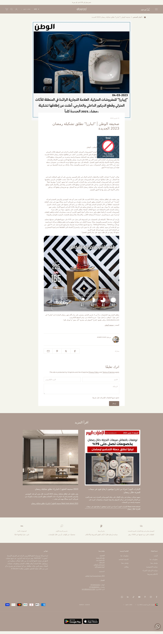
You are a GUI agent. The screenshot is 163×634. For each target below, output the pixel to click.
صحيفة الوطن (109, 325)
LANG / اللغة (26, 9)
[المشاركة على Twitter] (66, 351)
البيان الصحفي (137, 17)
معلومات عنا (154, 559)
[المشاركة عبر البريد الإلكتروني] (48, 351)
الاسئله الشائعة (124, 559)
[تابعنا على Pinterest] (145, 597)
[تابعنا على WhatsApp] (122, 597)
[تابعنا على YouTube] (139, 597)
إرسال (114, 403)
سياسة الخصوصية (152, 567)
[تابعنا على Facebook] (156, 597)
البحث (156, 556)
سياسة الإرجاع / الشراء (150, 570)
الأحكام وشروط (152, 574)
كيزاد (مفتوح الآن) (100, 567)
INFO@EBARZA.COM (88, 589)
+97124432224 (95, 585)
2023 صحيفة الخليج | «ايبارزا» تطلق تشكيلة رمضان (56, 489)
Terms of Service (108, 372)
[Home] (145, 17)
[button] (36, 9)
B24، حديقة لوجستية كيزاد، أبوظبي (95, 576)
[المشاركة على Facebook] (75, 351)
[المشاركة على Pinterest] (57, 351)
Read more (113, 508)
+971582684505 (94, 587)
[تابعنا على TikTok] (133, 597)
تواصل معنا (154, 563)
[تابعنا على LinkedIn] (128, 597)
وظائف (126, 567)
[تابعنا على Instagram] (151, 597)
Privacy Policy (94, 372)
